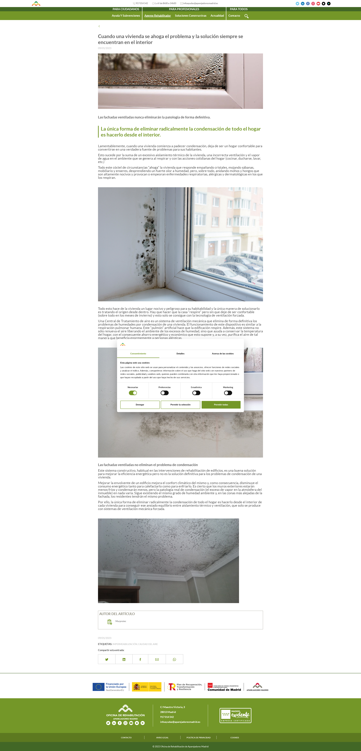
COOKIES (234, 737)
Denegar (140, 404)
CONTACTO (126, 737)
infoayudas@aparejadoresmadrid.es (200, 3)
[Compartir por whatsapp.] (174, 659)
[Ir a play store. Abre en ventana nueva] (143, 723)
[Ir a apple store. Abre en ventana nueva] (137, 723)
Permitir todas (221, 404)
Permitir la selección (180, 404)
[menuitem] (126, 15)
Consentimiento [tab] (138, 353)
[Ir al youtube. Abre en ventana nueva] (131, 723)
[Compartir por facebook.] (140, 659)
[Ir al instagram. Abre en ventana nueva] (313, 3)
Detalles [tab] (181, 353)
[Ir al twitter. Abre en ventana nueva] (297, 3)
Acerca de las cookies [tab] (223, 353)
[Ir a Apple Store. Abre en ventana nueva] (323, 3)
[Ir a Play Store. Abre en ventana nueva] (329, 3)
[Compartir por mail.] (157, 659)
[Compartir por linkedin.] (123, 659)
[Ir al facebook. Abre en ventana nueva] (308, 3)
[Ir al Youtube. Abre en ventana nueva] (318, 3)
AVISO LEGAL (162, 737)
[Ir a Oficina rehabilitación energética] (36, 3)
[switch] (165, 393)
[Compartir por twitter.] (106, 659)
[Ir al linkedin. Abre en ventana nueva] (302, 3)
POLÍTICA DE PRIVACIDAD (199, 737)
